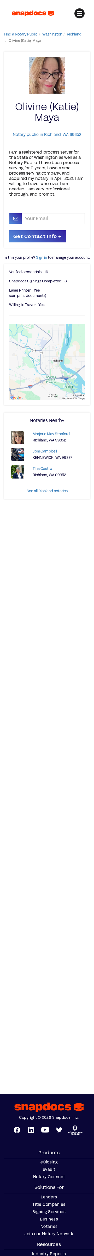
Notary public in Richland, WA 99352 (47, 134)
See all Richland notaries (47, 491)
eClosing (49, 1162)
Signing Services (49, 1211)
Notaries (49, 1226)
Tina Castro (42, 468)
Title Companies (49, 1204)
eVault (49, 1169)
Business (49, 1219)
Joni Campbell (45, 451)
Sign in (41, 257)
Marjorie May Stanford (51, 433)
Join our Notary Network (49, 1234)
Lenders (49, 1197)
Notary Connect (49, 1176)
